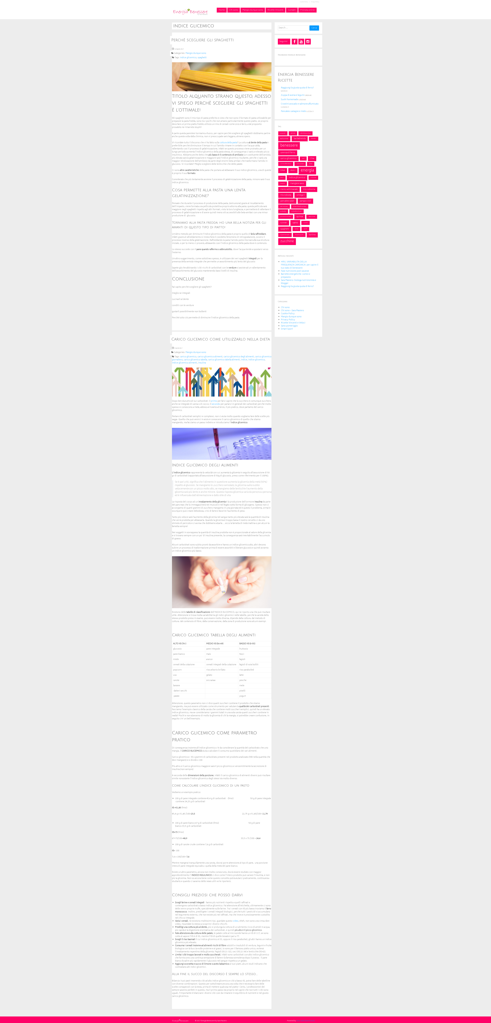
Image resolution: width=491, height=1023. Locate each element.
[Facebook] (294, 41)
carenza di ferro (287, 152)
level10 (282, 183)
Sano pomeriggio (289, 326)
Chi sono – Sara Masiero (292, 310)
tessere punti (299, 235)
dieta (310, 164)
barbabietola (300, 138)
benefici (313, 138)
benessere (289, 146)
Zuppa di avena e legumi (292, 95)
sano (295, 223)
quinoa (299, 216)
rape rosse (311, 216)
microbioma (309, 189)
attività (293, 133)
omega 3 (301, 195)
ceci (303, 158)
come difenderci (285, 164)
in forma (313, 177)
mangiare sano (297, 183)
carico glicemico (288, 158)
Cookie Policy (288, 313)
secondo (216, 404)
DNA (282, 170)
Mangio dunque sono (291, 317)
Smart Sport (287, 329)
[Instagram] (308, 41)
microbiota (285, 195)
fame (281, 177)
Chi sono (285, 307)
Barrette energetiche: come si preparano (295, 275)
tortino (312, 235)
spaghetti (284, 229)
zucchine (287, 241)
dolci (292, 170)
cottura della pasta (228, 142)
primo (214, 401)
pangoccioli (305, 201)
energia (307, 170)
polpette (283, 211)
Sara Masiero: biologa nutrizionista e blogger (298, 282)
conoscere (300, 164)
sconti (305, 223)
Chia (312, 158)
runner (283, 223)
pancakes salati (287, 201)
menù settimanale (289, 189)
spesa (296, 229)
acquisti (282, 133)
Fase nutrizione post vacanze (295, 271)
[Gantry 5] (190, 11)
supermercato (285, 235)
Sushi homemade (289, 99)
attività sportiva (305, 133)
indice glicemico (297, 177)
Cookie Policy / (305, 2)
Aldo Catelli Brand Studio (305, 1021)
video (235, 921)
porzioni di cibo (285, 216)
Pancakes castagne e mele (293, 111)
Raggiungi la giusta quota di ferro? (297, 88)
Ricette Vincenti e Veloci (293, 323)
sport (305, 229)
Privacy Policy (315, 2)
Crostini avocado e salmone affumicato (300, 104)
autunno (284, 138)
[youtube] (301, 41)
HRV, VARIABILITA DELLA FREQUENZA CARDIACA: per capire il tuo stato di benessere (299, 265)
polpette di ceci (296, 211)
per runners (284, 206)
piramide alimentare (299, 206)
